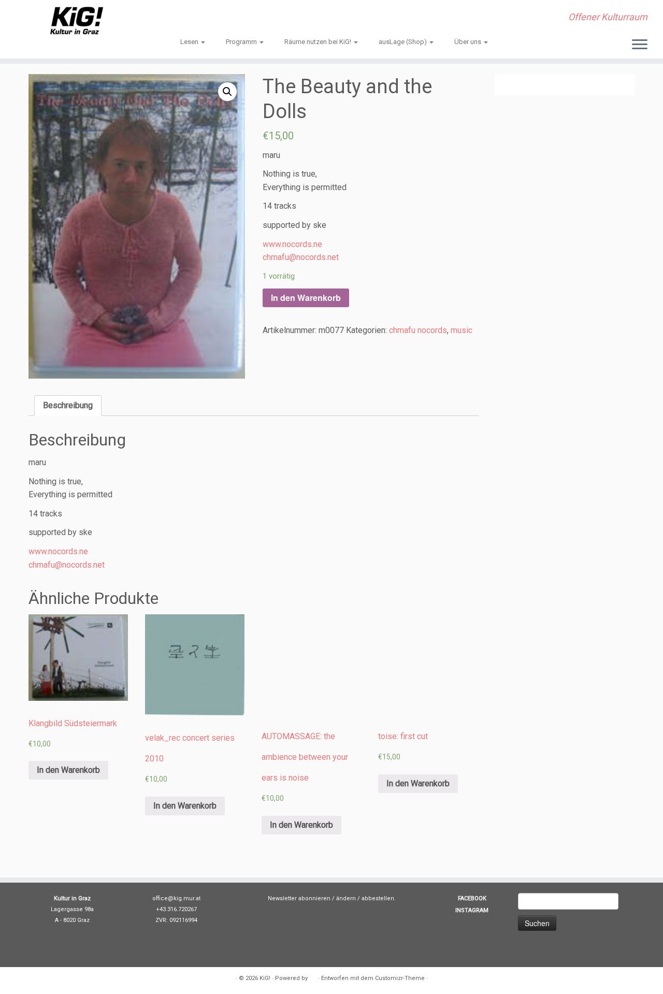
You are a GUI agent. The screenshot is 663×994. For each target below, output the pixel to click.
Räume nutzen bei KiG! (318, 42)
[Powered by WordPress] (312, 976)
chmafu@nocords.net (301, 257)
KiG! (265, 978)
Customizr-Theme (400, 978)
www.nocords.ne (292, 244)
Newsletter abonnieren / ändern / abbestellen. (332, 898)
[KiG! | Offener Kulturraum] (76, 20)
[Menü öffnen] (639, 45)
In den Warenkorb (306, 298)
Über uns (468, 42)
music (461, 330)
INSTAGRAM (471, 910)
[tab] (68, 405)
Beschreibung (68, 405)
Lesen (190, 42)
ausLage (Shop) (403, 42)
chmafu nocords (418, 330)
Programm (242, 42)
